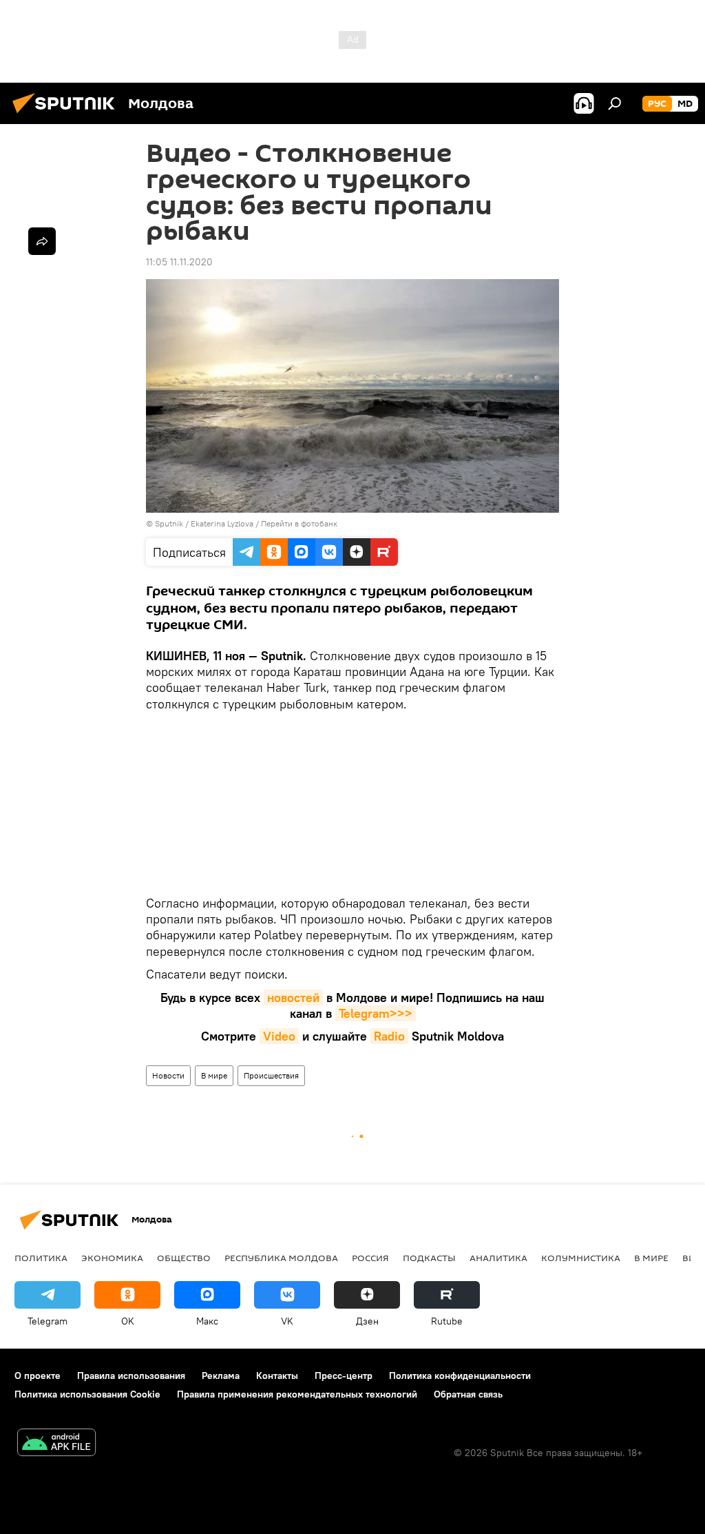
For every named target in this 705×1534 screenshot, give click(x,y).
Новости (168, 1075)
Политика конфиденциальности (460, 1375)
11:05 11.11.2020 (179, 262)
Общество (184, 1257)
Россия (370, 1257)
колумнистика (580, 1257)
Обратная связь (468, 1394)
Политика (40, 1257)
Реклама (221, 1375)
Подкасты (429, 1257)
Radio (389, 1036)
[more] (42, 241)
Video (279, 1036)
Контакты (277, 1375)
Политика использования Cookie (87, 1394)
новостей (293, 997)
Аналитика (498, 1257)
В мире (214, 1075)
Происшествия (271, 1075)
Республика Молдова (281, 1257)
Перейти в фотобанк (299, 523)
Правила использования (131, 1375)
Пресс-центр (343, 1375)
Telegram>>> (375, 1013)
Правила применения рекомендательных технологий (297, 1394)
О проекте (37, 1375)
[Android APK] (56, 1444)
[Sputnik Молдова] (67, 115)
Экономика (112, 1257)
